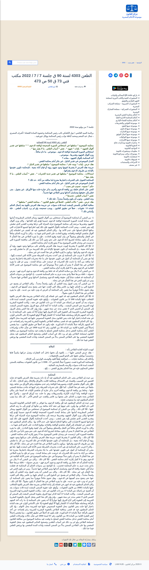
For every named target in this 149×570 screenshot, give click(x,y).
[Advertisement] (74, 43)
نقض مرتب (131, 62)
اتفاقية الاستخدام (79, 564)
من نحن (63, 564)
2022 (123, 62)
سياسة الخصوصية (100, 564)
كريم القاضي (52, 87)
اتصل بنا (50, 564)
